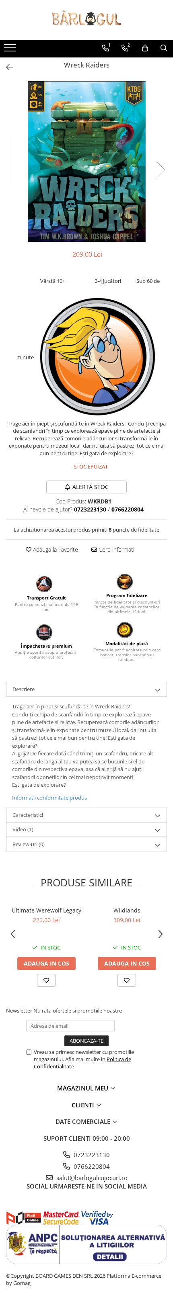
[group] (86, 161)
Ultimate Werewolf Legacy (46, 910)
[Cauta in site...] (164, 48)
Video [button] (22, 829)
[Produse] (11, 50)
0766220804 (91, 1166)
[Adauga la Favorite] (46, 980)
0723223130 (91, 1155)
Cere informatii (116, 549)
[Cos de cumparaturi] (145, 48)
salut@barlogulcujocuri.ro (91, 1178)
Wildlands (126, 910)
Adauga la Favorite (54, 549)
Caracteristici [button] (27, 814)
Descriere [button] (23, 689)
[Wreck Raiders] (86, 161)
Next (160, 170)
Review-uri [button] (28, 844)
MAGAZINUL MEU (83, 1088)
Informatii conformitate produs (49, 797)
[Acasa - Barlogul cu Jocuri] (86, 20)
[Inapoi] (6, 67)
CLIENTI (84, 1105)
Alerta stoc (90, 487)
